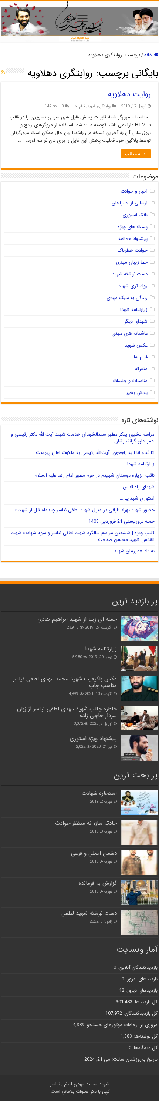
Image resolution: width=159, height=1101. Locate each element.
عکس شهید (136, 345)
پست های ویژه (133, 227)
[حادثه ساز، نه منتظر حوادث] (139, 832)
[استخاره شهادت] (139, 802)
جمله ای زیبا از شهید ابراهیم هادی (77, 619)
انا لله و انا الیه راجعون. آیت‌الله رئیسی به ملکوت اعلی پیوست (95, 452)
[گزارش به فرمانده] (139, 892)
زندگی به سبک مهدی (127, 298)
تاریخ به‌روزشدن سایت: (134, 1059)
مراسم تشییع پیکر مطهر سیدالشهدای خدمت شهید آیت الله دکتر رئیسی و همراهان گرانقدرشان (83, 438)
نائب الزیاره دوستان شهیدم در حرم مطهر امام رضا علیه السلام (95, 475)
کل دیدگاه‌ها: (144, 1048)
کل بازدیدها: (145, 1002)
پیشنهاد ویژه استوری (93, 738)
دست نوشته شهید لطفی (89, 913)
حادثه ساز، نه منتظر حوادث (86, 823)
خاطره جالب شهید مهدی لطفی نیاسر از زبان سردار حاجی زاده (67, 712)
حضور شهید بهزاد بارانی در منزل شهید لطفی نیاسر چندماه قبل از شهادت (84, 510)
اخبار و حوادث (134, 191)
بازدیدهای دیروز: (141, 990)
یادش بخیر (137, 392)
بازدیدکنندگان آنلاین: (137, 967)
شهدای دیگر (136, 321)
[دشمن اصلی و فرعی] (139, 862)
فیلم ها (79, 106)
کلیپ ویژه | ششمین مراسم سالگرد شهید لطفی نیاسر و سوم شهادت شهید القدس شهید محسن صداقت (83, 536)
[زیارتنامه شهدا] (139, 658)
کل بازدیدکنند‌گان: (140, 1013)
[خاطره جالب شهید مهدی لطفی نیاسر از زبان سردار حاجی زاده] (139, 718)
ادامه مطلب (135, 153)
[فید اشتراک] (3, 72)
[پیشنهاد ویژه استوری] (139, 747)
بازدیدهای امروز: (141, 979)
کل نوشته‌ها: (145, 1036)
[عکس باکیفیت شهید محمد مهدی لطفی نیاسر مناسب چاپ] (139, 688)
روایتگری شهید (99, 106)
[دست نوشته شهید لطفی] (139, 922)
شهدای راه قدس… (137, 487)
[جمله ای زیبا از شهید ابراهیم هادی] (139, 628)
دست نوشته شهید (130, 274)
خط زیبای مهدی (132, 262)
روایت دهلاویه (129, 94)
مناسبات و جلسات (130, 381)
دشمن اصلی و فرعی (94, 853)
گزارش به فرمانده (97, 883)
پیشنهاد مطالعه (133, 238)
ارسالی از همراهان (130, 203)
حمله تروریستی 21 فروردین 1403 (121, 521)
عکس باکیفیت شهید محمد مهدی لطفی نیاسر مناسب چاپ (65, 682)
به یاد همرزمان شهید (134, 551)
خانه (149, 55)
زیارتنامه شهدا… (139, 464)
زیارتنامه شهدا (134, 310)
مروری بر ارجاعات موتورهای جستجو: (121, 1025)
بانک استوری (135, 215)
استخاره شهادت (99, 793)
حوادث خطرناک (133, 250)
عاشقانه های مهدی (129, 333)
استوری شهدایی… (137, 498)
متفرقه (141, 369)
